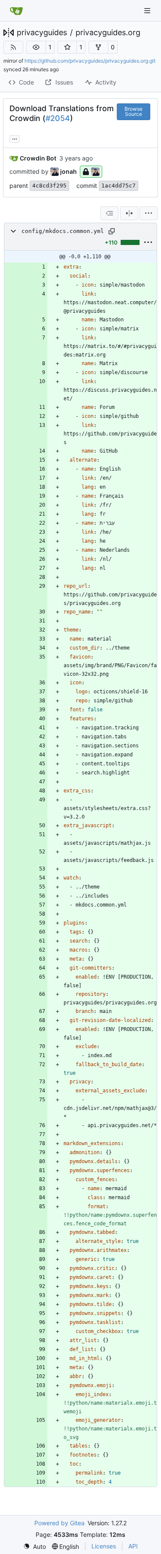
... (14, 138)
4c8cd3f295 (49, 185)
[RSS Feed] (13, 47)
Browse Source (134, 111)
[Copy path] (112, 231)
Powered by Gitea (59, 1523)
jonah (68, 171)
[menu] (149, 213)
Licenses (103, 1546)
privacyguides (42, 32)
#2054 (58, 118)
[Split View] (129, 213)
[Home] (16, 10)
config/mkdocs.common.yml (62, 231)
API (133, 1546)
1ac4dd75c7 (118, 185)
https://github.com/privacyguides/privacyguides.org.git (89, 60)
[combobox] (109, 213)
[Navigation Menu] (148, 10)
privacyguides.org (108, 32)
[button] (36, 47)
